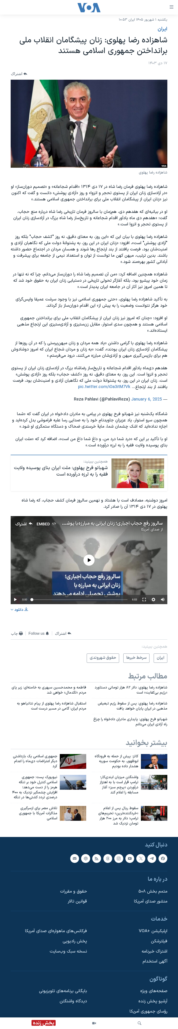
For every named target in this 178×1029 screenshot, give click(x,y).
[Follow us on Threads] (107, 858)
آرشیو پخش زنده (152, 1001)
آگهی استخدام (155, 961)
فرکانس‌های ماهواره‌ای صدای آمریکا (56, 931)
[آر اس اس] (96, 858)
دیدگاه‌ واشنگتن (73, 1001)
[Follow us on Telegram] (151, 858)
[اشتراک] (74, 858)
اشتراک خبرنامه (154, 951)
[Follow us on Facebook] (163, 858)
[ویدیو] (94, 1023)
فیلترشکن (159, 941)
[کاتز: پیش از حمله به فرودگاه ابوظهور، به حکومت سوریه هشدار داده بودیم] (154, 761)
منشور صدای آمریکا (150, 901)
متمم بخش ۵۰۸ (152, 891)
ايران (162, 29)
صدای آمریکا (150, 529)
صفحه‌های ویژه (153, 991)
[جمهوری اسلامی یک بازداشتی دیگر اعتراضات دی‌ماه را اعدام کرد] (73, 761)
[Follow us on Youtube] (129, 858)
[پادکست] (85, 858)
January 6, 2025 (146, 399)
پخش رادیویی (75, 941)
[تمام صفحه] (144, 599)
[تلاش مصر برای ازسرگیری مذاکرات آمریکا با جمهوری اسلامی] (73, 813)
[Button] (19, 74)
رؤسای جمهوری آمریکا (148, 1011)
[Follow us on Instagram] (118, 858)
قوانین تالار (77, 901)
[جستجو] (139, 1023)
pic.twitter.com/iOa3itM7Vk (104, 387)
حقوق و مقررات (73, 891)
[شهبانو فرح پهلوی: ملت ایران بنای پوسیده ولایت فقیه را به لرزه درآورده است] (137, 473)
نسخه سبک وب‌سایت (68, 951)
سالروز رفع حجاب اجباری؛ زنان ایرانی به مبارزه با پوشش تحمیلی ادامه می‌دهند (90, 523)
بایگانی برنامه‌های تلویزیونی (63, 991)
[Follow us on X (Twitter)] (140, 858)
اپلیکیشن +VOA (153, 931)
